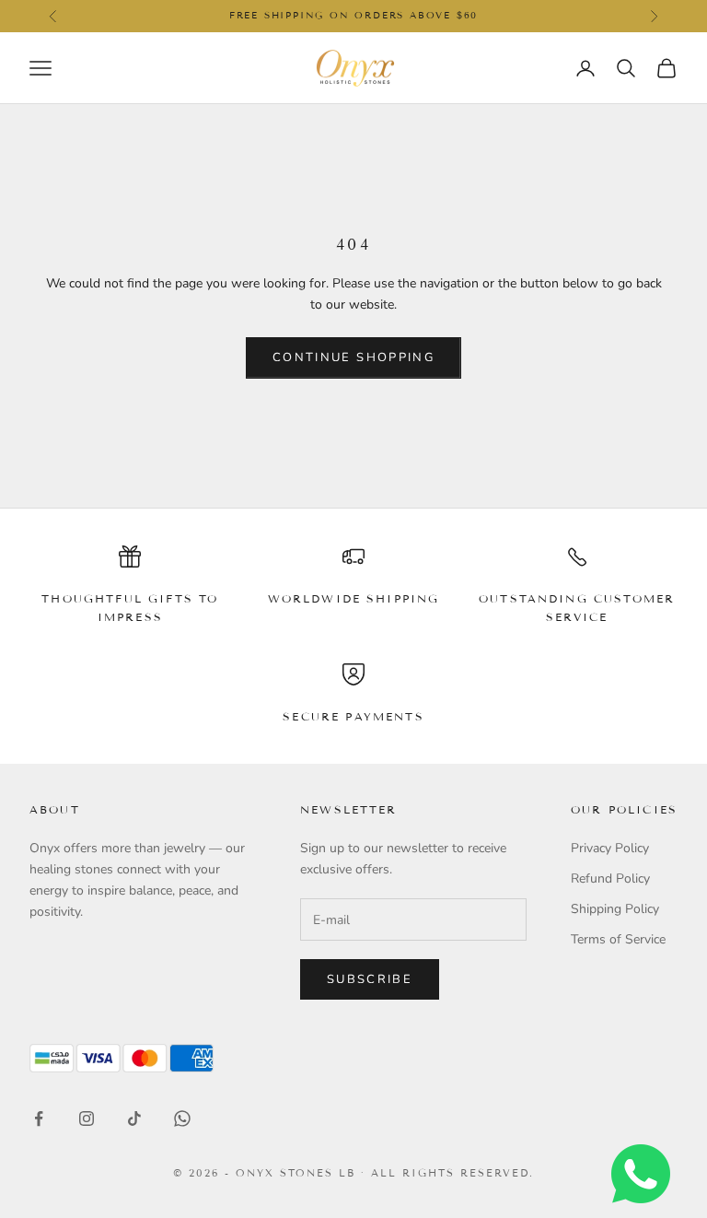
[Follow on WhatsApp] (182, 1118)
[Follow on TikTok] (134, 1118)
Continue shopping (353, 357)
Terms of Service (618, 939)
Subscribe (369, 979)
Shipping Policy (615, 909)
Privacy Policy (610, 848)
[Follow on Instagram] (86, 1118)
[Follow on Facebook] (38, 1118)
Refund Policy (610, 878)
